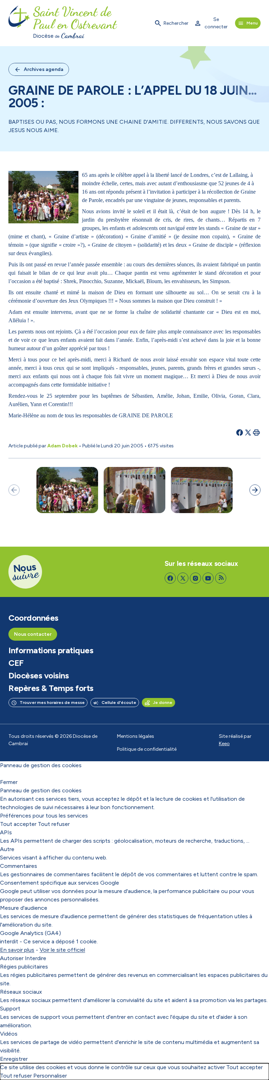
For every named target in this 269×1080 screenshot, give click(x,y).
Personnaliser (50, 1075)
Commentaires (18, 866)
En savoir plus (17, 949)
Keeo (224, 744)
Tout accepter (18, 824)
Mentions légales (135, 736)
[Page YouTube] (208, 578)
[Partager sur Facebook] (239, 432)
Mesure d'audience (23, 908)
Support (10, 1008)
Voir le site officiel (62, 949)
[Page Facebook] (170, 578)
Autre (7, 849)
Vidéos (9, 1033)
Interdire (35, 958)
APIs (6, 832)
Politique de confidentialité (147, 749)
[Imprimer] (256, 432)
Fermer (9, 782)
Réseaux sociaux (21, 991)
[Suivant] (255, 490)
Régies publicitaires (24, 966)
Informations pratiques (50, 650)
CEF (16, 663)
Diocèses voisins (38, 675)
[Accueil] (19, 23)
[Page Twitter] (182, 578)
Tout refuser (54, 824)
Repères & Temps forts (51, 688)
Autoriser (11, 958)
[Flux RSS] (220, 578)
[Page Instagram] (195, 578)
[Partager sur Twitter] (248, 432)
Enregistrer (14, 1059)
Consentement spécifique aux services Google (59, 882)
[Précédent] (14, 490)
